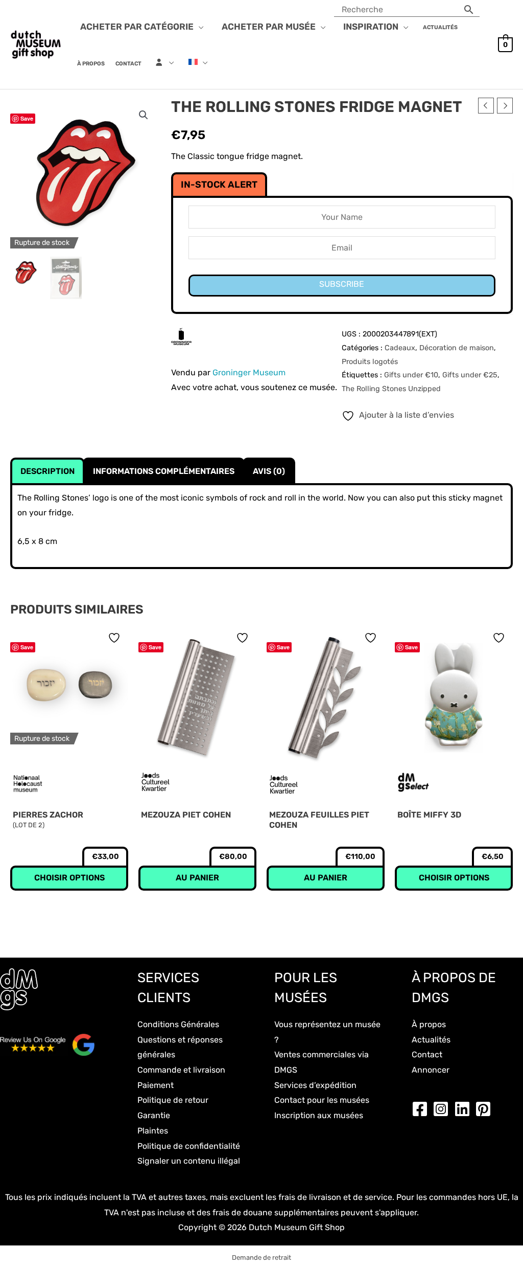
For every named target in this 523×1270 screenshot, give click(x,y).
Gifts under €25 (469, 375)
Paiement (155, 1085)
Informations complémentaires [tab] (163, 471)
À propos (429, 1024)
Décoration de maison (456, 348)
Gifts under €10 (411, 375)
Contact (427, 1054)
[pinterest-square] (485, 1109)
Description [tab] (47, 471)
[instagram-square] (443, 1109)
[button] (199, 26)
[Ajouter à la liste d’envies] (115, 637)
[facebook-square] (422, 1109)
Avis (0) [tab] (269, 471)
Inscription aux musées (318, 1115)
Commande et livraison (181, 1070)
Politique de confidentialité (188, 1146)
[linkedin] (465, 1109)
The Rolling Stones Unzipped (391, 388)
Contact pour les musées (321, 1100)
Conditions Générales (178, 1024)
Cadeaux (400, 348)
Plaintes (152, 1131)
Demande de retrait (261, 1257)
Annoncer (430, 1070)
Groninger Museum (249, 372)
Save (26, 118)
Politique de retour (172, 1100)
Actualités (431, 1040)
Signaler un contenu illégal (188, 1161)
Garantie (153, 1115)
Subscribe (341, 284)
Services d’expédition (315, 1085)
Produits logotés (370, 361)
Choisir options (69, 877)
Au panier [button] (197, 877)
